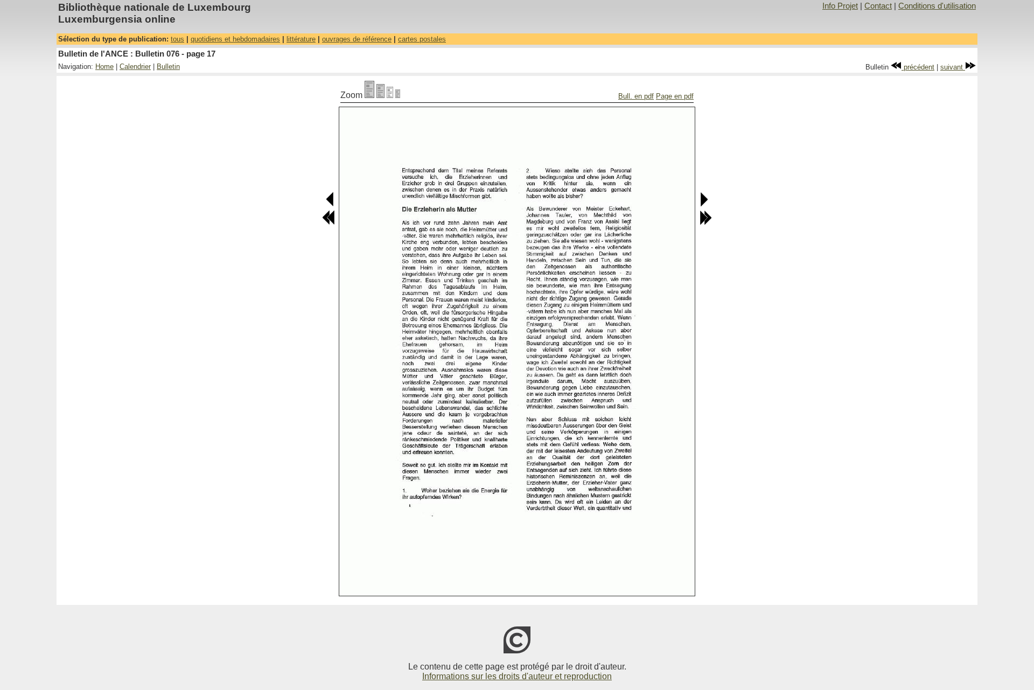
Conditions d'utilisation (937, 6)
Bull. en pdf (636, 96)
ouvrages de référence (357, 39)
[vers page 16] (330, 204)
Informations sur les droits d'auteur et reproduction (517, 676)
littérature (301, 39)
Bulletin (168, 66)
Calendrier (135, 66)
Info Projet (840, 6)
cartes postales (422, 39)
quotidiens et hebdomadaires (235, 39)
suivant (952, 67)
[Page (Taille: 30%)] (397, 95)
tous (177, 39)
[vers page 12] (328, 222)
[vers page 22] (705, 222)
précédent (918, 67)
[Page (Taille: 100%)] (369, 95)
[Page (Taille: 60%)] (390, 95)
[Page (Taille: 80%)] (380, 95)
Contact (878, 6)
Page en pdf (675, 96)
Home (104, 66)
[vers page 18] (703, 204)
